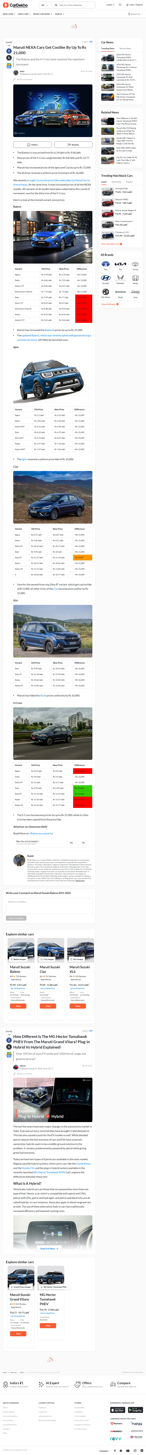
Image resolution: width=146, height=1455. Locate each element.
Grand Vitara (83, 1163)
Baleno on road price (41, 833)
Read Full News (47, 1248)
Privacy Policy (8, 1420)
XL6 (42, 695)
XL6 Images (78, 959)
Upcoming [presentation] (116, 182)
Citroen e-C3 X (122, 232)
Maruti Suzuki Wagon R (125, 210)
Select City (135, 14)
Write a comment (24, 79)
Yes (71, 842)
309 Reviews (80, 976)
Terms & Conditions (10, 1416)
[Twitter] (121, 1451)
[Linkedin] (142, 1451)
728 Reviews (21, 976)
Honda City (28, 1168)
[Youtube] (127, 1451)
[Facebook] (114, 1451)
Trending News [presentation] (107, 48)
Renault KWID (121, 199)
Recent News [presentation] (125, 48)
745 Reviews (50, 976)
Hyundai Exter (121, 188)
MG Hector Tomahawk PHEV (49, 1172)
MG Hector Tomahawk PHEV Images (58, 1287)
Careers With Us (9, 1412)
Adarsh (23, 1066)
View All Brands (108, 304)
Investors (6, 1429)
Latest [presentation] (104, 182)
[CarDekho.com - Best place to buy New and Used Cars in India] (15, 5)
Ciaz (55, 588)
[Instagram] (135, 1451)
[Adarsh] (15, 1067)
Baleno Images (20, 959)
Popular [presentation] (129, 182)
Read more (80, 880)
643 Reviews (21, 1304)
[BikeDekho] (116, 1423)
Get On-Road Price (18, 988)
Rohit (22, 71)
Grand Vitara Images (22, 1287)
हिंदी (91, 42)
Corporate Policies (10, 1425)
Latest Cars (114, 244)
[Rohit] (15, 72)
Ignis (24, 459)
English (109, 5)
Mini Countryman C (124, 221)
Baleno (49, 330)
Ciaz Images (48, 959)
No (83, 842)
